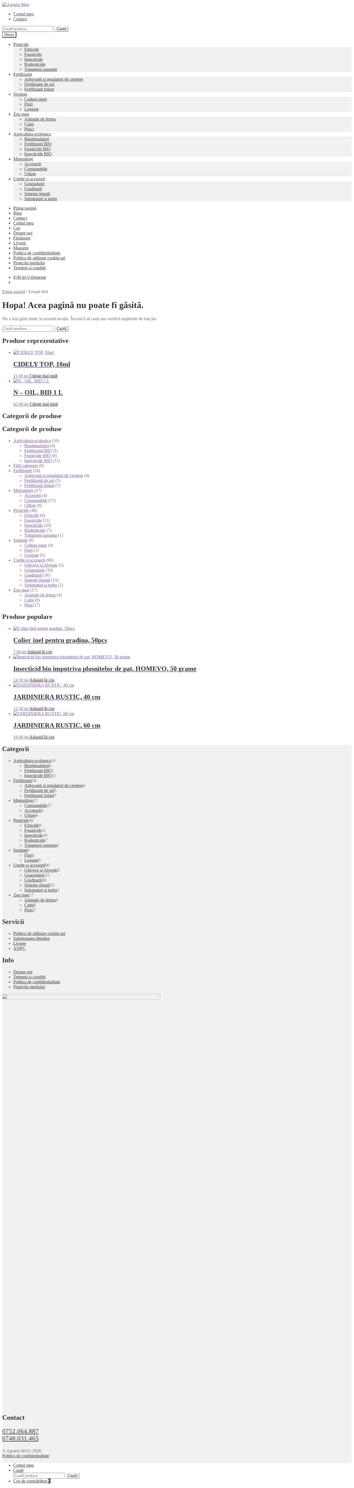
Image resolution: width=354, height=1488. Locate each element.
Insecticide (33, 59)
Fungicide (33, 54)
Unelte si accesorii (29, 178)
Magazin (20, 248)
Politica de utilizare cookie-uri (39, 258)
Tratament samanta (40, 69)
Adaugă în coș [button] (39, 652)
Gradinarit (33, 188)
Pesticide (21, 44)
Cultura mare (35, 99)
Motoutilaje (23, 159)
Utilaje (30, 173)
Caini (29, 124)
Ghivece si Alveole (41, 565)
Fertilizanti (22, 74)
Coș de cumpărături (32, 1481)
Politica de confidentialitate (36, 253)
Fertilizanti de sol (39, 84)
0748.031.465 (20, 1438)
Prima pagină (24, 208)
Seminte (20, 94)
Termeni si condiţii (29, 267)
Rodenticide (34, 64)
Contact (20, 19)
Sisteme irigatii (37, 193)
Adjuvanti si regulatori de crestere (53, 79)
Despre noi (22, 233)
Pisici (29, 129)
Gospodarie (34, 183)
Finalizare (21, 238)
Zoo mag (21, 114)
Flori (28, 104)
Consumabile (35, 168)
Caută (61, 29)
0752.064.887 (20, 1431)
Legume (31, 109)
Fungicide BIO (37, 149)
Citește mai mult (43, 376)
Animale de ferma (40, 119)
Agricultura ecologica (32, 134)
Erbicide (31, 49)
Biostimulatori (36, 139)
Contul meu (23, 14)
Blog (17, 213)
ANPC (19, 948)
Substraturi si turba (40, 198)
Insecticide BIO (38, 154)
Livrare (19, 243)
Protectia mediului (29, 262)
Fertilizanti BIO (38, 144)
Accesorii (32, 163)
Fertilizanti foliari (39, 89)
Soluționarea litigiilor (31, 938)
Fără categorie (25, 465)
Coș (16, 228)
